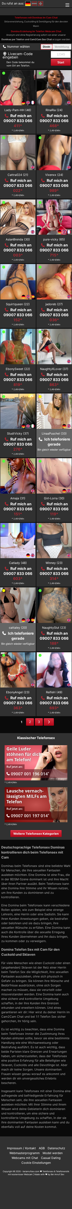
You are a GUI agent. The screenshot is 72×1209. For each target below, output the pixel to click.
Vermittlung (62, 46)
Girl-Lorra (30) (54, 498)
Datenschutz (56, 1148)
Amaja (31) (17, 498)
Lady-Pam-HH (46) (17, 110)
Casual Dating (51, 1157)
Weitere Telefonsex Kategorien (36, 833)
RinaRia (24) (54, 110)
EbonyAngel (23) (18, 692)
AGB (42, 1148)
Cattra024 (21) (18, 175)
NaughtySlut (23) (54, 627)
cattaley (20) (18, 627)
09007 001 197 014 (30, 815)
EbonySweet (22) (18, 369)
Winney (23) (54, 563)
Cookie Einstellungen (36, 1162)
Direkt (46, 46)
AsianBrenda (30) (18, 239)
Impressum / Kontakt (21, 1148)
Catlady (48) (18, 563)
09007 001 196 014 (30, 773)
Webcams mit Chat (25, 1157)
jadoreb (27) (54, 304)
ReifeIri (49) (54, 692)
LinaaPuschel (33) (54, 433)
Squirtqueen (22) (18, 304)
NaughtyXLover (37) (54, 369)
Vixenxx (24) (54, 175)
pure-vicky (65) (54, 239)
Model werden (53, 1152)
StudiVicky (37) (18, 433)
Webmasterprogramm (24, 1152)
